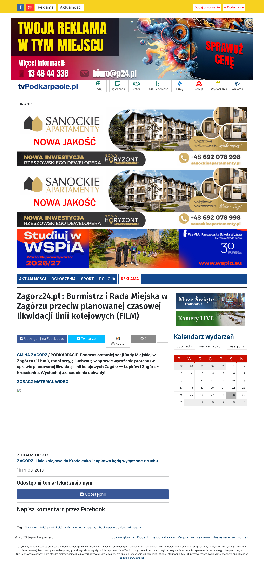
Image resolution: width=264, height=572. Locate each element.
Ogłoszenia (118, 89)
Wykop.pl (118, 343)
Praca (137, 89)
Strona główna (123, 537)
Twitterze (88, 338)
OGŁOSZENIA (63, 279)
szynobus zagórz (84, 527)
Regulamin (186, 537)
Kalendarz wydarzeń (204, 337)
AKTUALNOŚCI (32, 279)
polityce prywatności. (132, 557)
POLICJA (107, 279)
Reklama (46, 7)
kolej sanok (47, 527)
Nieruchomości (159, 89)
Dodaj (98, 89)
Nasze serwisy (223, 537)
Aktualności (71, 7)
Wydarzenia (218, 89)
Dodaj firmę (235, 7)
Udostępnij (95, 494)
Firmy (179, 89)
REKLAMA (130, 279)
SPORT (87, 279)
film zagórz (31, 527)
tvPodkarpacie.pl (107, 527)
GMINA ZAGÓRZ (32, 355)
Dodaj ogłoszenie (207, 7)
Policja (198, 89)
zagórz (136, 527)
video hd (125, 527)
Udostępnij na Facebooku (43, 338)
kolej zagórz (64, 527)
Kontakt (244, 537)
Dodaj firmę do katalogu (156, 537)
